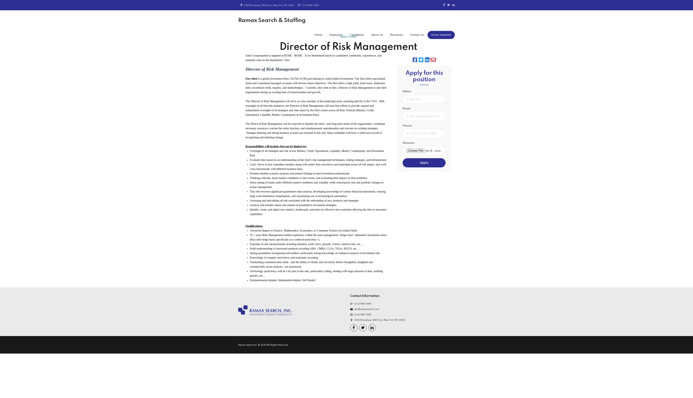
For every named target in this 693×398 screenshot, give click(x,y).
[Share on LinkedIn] (427, 59)
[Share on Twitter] (421, 59)
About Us (377, 35)
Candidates (357, 35)
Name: (407, 91)
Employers (336, 35)
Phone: (407, 126)
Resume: (409, 143)
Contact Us (417, 35)
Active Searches (441, 35)
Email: (407, 109)
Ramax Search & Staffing (272, 20)
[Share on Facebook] (415, 59)
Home (318, 35)
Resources (396, 35)
